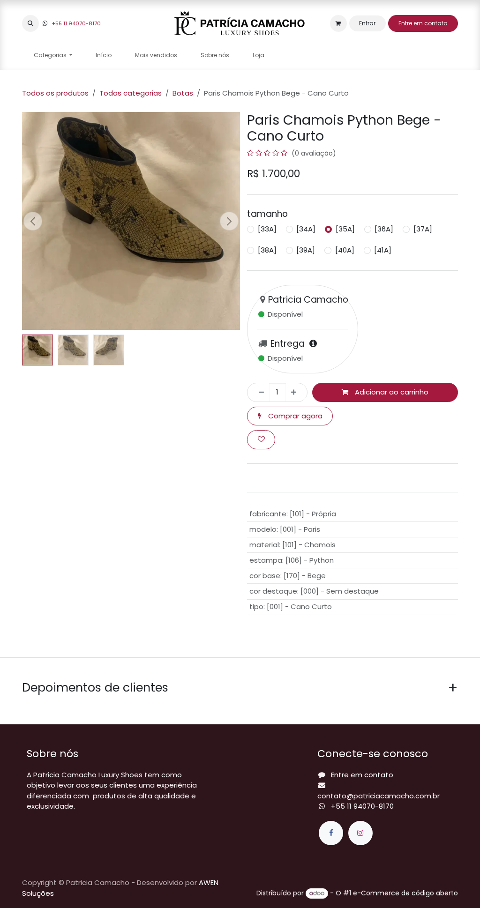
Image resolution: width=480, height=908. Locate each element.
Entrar (367, 23)
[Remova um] (259, 392)
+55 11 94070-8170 (76, 23)
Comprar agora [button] (294, 416)
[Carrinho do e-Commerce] (338, 23)
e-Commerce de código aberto (405, 893)
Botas (182, 93)
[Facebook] (331, 833)
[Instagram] (360, 833)
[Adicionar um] (296, 392)
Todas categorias (130, 93)
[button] (30, 23)
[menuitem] (53, 55)
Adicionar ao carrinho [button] (390, 392)
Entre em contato (422, 23)
